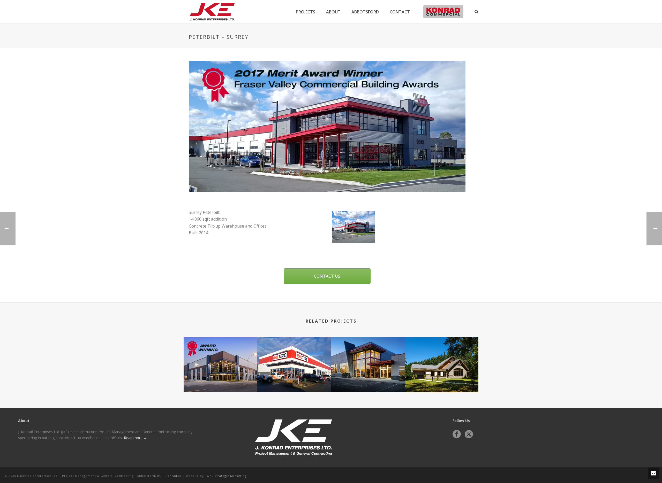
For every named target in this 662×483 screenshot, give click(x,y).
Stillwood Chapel (441, 378)
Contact (400, 12)
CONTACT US (327, 276)
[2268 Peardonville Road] (220, 357)
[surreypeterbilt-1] (353, 227)
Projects (305, 12)
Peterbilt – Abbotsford (368, 378)
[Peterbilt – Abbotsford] (368, 357)
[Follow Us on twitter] (469, 434)
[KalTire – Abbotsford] (294, 357)
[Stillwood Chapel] (441, 357)
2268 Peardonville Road (220, 378)
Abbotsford (365, 12)
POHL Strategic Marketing (225, 476)
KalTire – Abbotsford (294, 378)
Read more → (135, 437)
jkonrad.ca (173, 476)
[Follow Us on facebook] (457, 434)
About (333, 12)
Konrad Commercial (443, 12)
